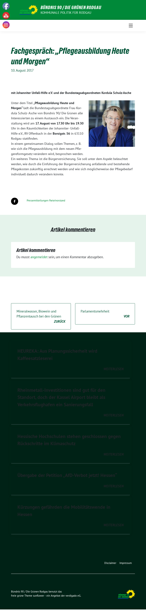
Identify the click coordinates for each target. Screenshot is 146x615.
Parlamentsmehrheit (105, 314)
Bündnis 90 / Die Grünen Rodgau (71, 7)
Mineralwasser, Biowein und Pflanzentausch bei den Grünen (41, 316)
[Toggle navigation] (131, 25)
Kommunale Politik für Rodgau (66, 13)
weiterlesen (113, 369)
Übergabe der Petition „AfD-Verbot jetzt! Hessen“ (67, 475)
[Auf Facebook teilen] (14, 201)
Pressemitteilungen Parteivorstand (46, 200)
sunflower (38, 595)
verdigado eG (73, 595)
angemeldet (39, 257)
